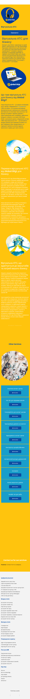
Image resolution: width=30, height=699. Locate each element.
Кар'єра (3, 678)
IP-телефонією (21, 106)
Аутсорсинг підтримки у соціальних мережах (11, 614)
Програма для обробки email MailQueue (10, 591)
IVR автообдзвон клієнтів (7, 633)
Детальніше (15, 392)
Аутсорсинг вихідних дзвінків (8, 635)
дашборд (17, 301)
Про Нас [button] (3, 667)
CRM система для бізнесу (7, 595)
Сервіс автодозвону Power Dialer (9, 583)
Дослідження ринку (5, 629)
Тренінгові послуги (5, 659)
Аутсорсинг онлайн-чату (7, 604)
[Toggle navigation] (2, 2)
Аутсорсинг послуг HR (6, 663)
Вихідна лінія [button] (5, 622)
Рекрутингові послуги (6, 653)
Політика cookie (15, 691)
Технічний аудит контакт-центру (8, 644)
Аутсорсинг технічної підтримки (8, 612)
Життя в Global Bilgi (5, 672)
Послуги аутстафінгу (6, 657)
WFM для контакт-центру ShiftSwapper (10, 593)
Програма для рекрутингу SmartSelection (10, 655)
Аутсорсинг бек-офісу (6, 608)
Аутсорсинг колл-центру (7, 602)
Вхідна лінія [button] (5, 599)
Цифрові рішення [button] (7, 578)
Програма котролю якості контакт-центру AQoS (12, 587)
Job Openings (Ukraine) (6, 676)
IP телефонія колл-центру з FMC (8, 589)
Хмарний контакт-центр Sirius (8, 581)
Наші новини (4, 674)
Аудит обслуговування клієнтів (8, 642)
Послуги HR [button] (5, 650)
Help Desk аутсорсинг (6, 606)
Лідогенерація (4, 627)
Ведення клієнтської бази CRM (8, 616)
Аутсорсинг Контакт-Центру (8, 618)
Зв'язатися (3, 680)
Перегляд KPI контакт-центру (8, 646)
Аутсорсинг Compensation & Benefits (9, 661)
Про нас (3, 670)
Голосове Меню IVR (5, 585)
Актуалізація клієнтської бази (8, 631)
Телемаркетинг (4, 625)
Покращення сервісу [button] (8, 639)
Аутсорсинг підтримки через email (9, 610)
